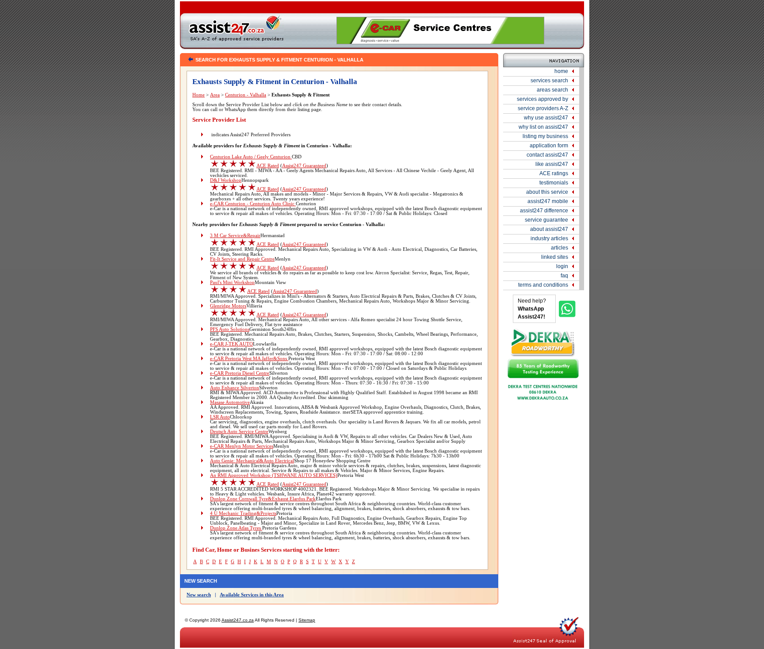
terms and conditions (543, 285)
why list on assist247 (543, 127)
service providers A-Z (543, 108)
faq (564, 276)
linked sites (554, 257)
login (562, 266)
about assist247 (549, 229)
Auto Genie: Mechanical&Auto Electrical (252, 460)
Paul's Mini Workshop (232, 282)
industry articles (549, 238)
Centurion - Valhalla (245, 94)
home (561, 71)
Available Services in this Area (252, 594)
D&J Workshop (225, 180)
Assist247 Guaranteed (304, 165)
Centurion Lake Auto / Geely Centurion (251, 156)
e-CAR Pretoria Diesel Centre (239, 373)
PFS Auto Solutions (229, 329)
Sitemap (306, 620)
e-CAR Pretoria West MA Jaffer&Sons (249, 358)
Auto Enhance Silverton (234, 387)
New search (199, 594)
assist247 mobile (547, 201)
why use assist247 (546, 118)
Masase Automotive (230, 402)
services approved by (542, 99)
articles (559, 248)
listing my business (545, 136)
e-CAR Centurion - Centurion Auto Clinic (253, 203)
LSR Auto (220, 417)
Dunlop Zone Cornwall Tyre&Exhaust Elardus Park (263, 498)
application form (549, 145)
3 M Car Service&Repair (235, 235)
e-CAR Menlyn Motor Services (241, 446)
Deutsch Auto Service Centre (239, 431)
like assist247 (551, 164)
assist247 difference (544, 210)
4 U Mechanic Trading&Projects (243, 513)
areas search (552, 90)
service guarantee (546, 220)
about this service (547, 192)
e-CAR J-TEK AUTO (231, 344)
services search (549, 80)
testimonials (553, 183)
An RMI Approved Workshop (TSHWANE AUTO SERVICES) (273, 475)
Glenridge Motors (228, 305)
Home (198, 94)
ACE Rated (267, 165)
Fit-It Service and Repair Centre (242, 259)
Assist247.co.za (238, 620)
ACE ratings (553, 173)
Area (215, 94)
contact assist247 (547, 155)
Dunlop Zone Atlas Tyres (236, 528)
